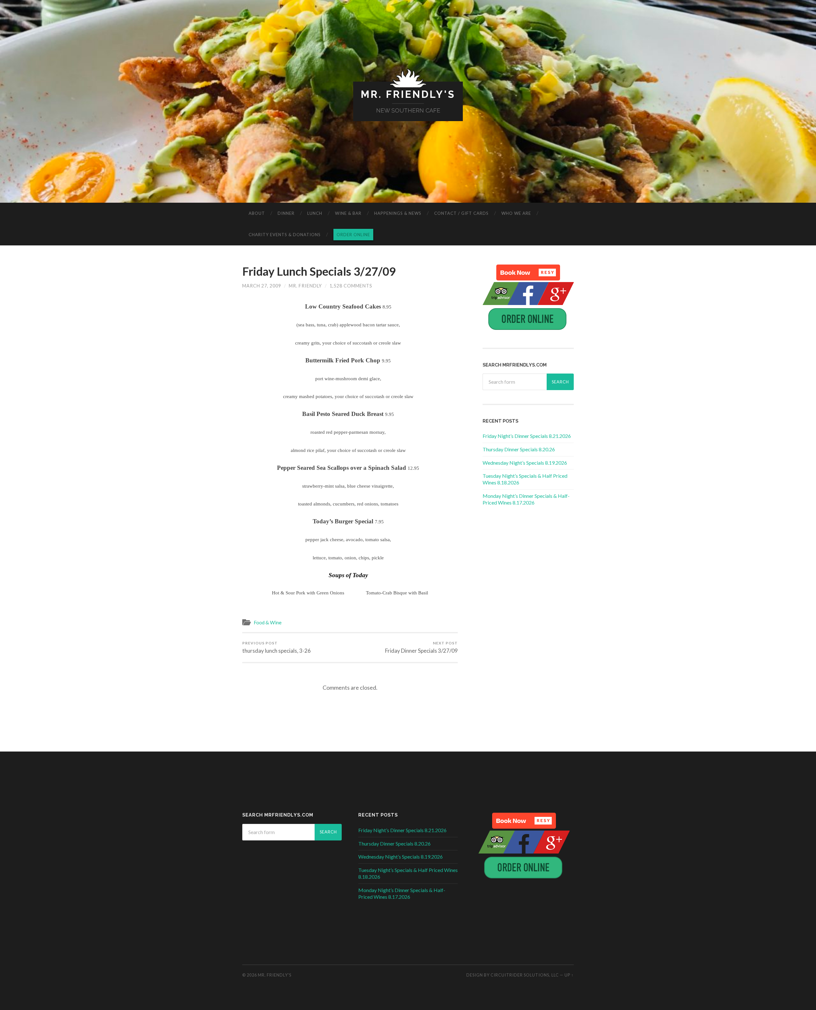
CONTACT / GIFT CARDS (461, 213)
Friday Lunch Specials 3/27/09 (319, 271)
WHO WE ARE (516, 213)
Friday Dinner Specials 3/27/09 (421, 647)
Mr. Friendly (305, 285)
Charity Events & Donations (285, 234)
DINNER (286, 213)
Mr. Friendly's (408, 94)
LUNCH (314, 213)
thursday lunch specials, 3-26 (276, 647)
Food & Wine (267, 622)
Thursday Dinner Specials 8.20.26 (519, 449)
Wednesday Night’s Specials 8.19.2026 (525, 463)
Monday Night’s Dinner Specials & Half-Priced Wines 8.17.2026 (526, 499)
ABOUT (257, 213)
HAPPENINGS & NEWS (397, 213)
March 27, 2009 (261, 285)
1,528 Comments (351, 285)
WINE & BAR (348, 213)
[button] (528, 272)
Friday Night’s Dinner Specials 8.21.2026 (527, 436)
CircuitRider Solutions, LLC (525, 974)
